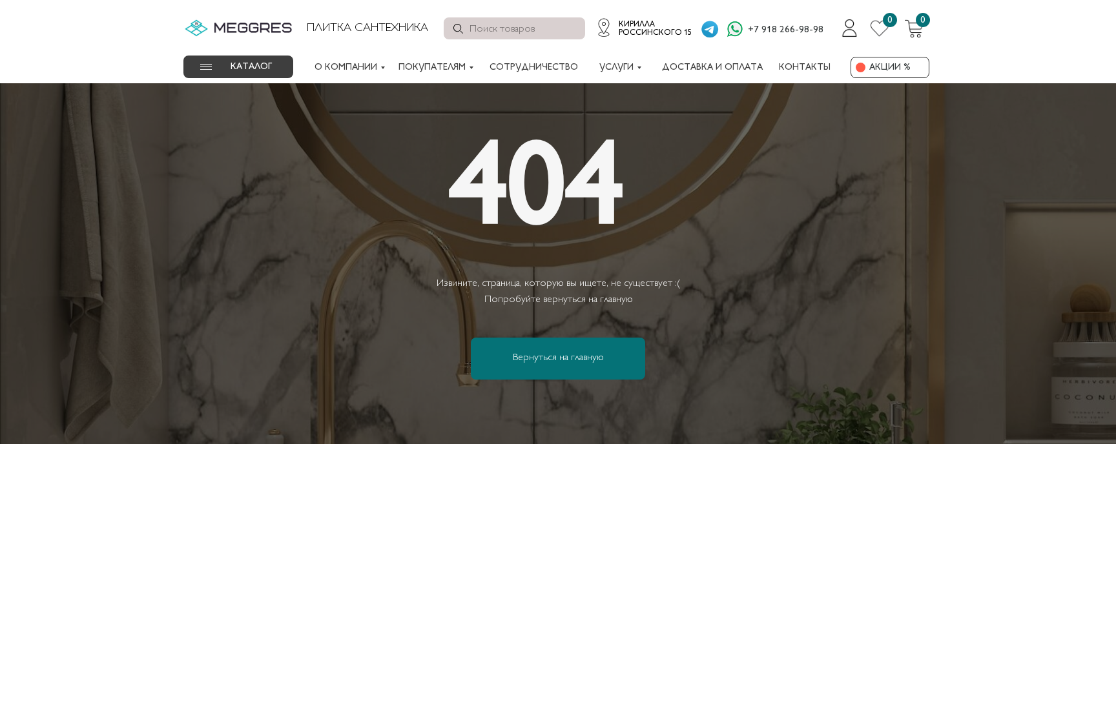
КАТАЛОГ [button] (251, 67)
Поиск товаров (502, 29)
